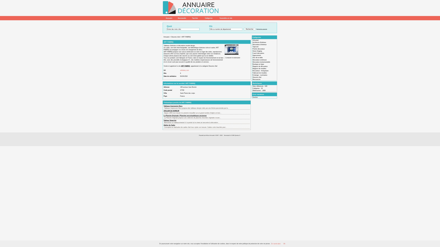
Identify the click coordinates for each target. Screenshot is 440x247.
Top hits (195, 18)
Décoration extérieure (260, 60)
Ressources (256, 79)
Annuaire (169, 18)
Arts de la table (258, 57)
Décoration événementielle (261, 62)
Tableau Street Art (170, 120)
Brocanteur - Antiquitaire (260, 71)
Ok (284, 243)
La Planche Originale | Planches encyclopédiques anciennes (185, 116)
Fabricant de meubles (260, 73)
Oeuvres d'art (257, 77)
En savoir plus (276, 243)
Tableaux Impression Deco (173, 106)
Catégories (208, 18)
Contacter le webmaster (232, 57)
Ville (165, 93)
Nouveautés (182, 18)
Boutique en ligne (258, 64)
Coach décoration (258, 53)
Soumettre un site (226, 18)
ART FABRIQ (186, 37)
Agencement (257, 55)
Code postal (168, 90)
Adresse (166, 87)
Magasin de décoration (260, 66)
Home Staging (257, 51)
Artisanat (255, 40)
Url (165, 70)
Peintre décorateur (259, 49)
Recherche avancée (261, 29)
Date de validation (170, 76)
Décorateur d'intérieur (260, 44)
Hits (165, 73)
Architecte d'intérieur (259, 42)
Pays (165, 96)
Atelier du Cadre (169, 125)
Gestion (255, 97)
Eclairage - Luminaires (260, 75)
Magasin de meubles (259, 68)
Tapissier (255, 47)
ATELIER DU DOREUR (171, 111)
